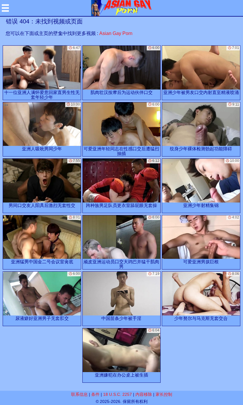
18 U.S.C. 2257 (117, 394)
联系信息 (79, 394)
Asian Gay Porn (115, 33)
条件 (95, 394)
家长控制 (164, 394)
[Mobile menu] (5, 8)
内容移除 (143, 394)
